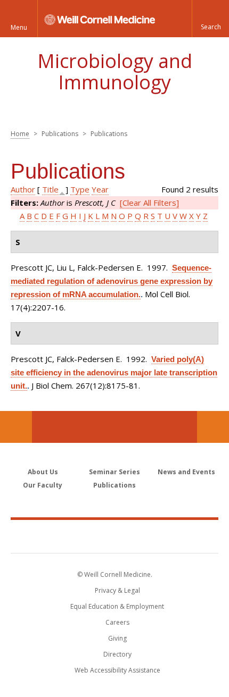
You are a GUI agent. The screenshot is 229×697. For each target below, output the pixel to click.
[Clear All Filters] (149, 202)
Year (100, 189)
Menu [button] (19, 27)
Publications (114, 485)
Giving (117, 638)
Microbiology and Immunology (114, 71)
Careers (117, 622)
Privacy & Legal (117, 590)
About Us (43, 471)
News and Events (186, 471)
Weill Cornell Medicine (114, 536)
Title (50, 189)
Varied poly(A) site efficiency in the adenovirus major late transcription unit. (114, 372)
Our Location (16, 427)
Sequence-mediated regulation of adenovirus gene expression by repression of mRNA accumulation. (111, 281)
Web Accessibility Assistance (117, 670)
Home (20, 133)
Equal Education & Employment (117, 606)
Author (23, 189)
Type (79, 189)
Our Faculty (42, 485)
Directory (117, 654)
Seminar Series (114, 471)
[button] (210, 18)
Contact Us (213, 427)
